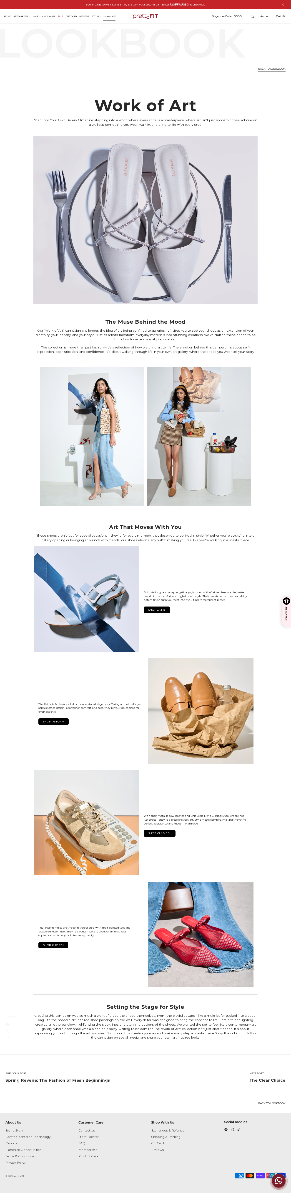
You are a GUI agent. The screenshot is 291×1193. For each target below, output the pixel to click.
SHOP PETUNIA (53, 721)
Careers (11, 1143)
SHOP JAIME (157, 609)
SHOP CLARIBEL (159, 833)
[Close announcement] (282, 4)
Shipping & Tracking (166, 1137)
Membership (88, 1150)
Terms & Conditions (19, 1156)
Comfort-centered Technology (27, 1137)
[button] (227, 16)
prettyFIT (19, 1176)
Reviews (157, 1150)
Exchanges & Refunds (167, 1130)
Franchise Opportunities (23, 1150)
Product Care (88, 1156)
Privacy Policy (15, 1162)
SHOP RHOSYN (53, 945)
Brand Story (14, 1130)
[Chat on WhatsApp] (279, 1181)
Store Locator (88, 1137)
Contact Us (86, 1130)
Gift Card (157, 1143)
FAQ (81, 1143)
